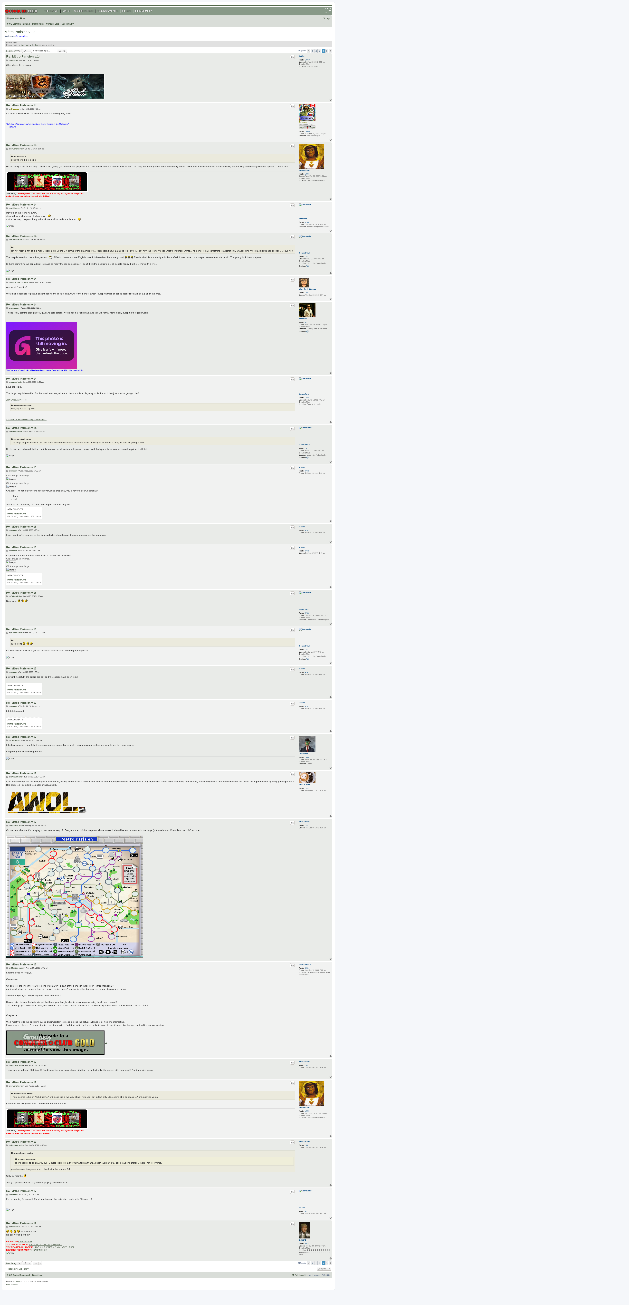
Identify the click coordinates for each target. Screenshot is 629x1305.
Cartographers (21, 36)
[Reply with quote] (292, 57)
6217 (307, 322)
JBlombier (303, 754)
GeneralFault (304, 253)
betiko (302, 56)
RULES (328, 12)
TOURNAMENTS (107, 11)
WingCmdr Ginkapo (307, 289)
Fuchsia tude (304, 822)
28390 (307, 131)
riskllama (303, 218)
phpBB (18, 1281)
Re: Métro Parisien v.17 (21, 668)
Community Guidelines (31, 45)
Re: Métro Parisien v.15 (21, 467)
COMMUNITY (143, 11)
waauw (302, 467)
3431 (307, 968)
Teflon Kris (303, 609)
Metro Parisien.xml (17, 724)
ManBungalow (305, 964)
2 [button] (316, 50)
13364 (307, 174)
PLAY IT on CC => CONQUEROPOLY (45, 1244)
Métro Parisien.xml (17, 513)
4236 (307, 613)
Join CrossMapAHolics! (16, 400)
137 (306, 257)
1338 (307, 398)
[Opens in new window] (56, 1042)
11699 (307, 788)
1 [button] (312, 50)
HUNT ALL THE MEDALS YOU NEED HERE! (54, 1247)
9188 (307, 222)
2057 (307, 1244)
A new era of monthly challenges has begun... (26, 420)
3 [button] (319, 50)
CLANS (126, 11)
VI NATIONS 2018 (39, 1250)
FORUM (328, 8)
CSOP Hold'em (25, 1242)
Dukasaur (303, 122)
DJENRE (302, 1240)
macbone (303, 319)
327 (306, 1211)
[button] (308, 51)
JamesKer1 (304, 394)
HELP (329, 10)
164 (306, 826)
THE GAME (51, 11)
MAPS (66, 11)
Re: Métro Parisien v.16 (21, 547)
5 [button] (326, 50)
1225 (307, 293)
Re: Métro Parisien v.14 (23, 56)
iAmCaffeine (304, 784)
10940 (307, 60)
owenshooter (305, 170)
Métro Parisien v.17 (20, 32)
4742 (307, 471)
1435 (307, 757)
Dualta (302, 1208)
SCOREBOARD (83, 11)
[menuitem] (23, 18)
